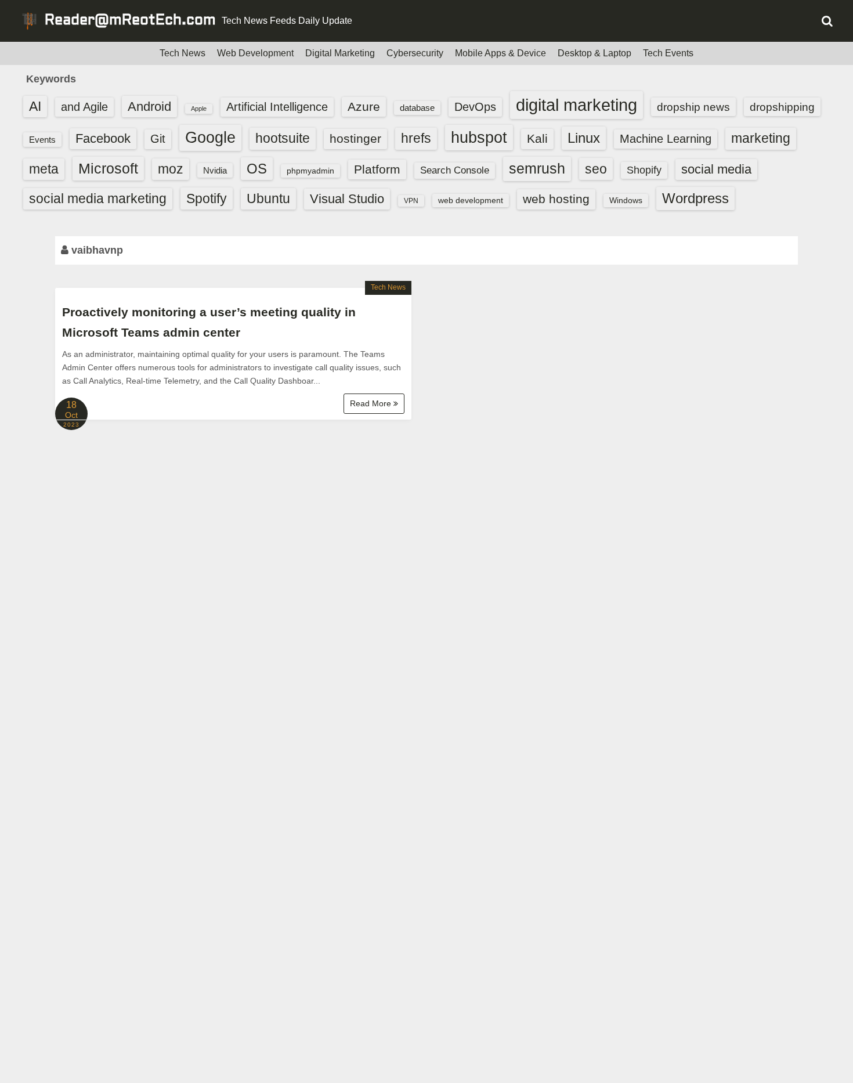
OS (257, 168)
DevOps (475, 106)
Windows (625, 200)
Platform (377, 169)
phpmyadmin (310, 170)
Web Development (255, 53)
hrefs (416, 138)
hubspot (479, 137)
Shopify (644, 170)
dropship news (693, 106)
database (417, 108)
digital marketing (576, 104)
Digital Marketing (340, 53)
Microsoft (108, 168)
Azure (364, 106)
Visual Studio (347, 199)
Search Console (454, 170)
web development (470, 200)
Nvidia (215, 170)
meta (44, 169)
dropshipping (782, 106)
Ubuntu (268, 199)
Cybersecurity (414, 53)
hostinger (355, 138)
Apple (199, 108)
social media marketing (98, 198)
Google (210, 137)
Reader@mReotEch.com (130, 21)
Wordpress (695, 198)
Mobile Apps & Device (500, 53)
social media (716, 169)
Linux (584, 138)
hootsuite (282, 138)
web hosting (556, 198)
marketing (760, 138)
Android (149, 106)
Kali (537, 138)
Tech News (182, 53)
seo (596, 168)
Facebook (103, 138)
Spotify (206, 198)
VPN (411, 201)
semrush (537, 168)
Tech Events (668, 53)
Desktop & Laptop (594, 53)
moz (170, 168)
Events (42, 140)
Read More (371, 403)
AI (35, 106)
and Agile (84, 106)
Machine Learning (665, 138)
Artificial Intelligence (277, 106)
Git (157, 138)
